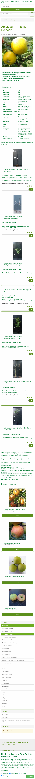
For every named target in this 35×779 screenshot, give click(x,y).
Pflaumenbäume (6, 651)
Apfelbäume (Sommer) (8, 628)
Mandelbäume (6, 666)
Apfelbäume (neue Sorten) (9, 637)
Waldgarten (5, 698)
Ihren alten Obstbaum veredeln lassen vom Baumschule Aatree (16, 720)
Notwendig (5, 773)
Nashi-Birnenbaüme (7, 674)
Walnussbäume (6, 689)
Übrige (3, 706)
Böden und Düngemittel (8, 745)
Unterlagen (4, 700)
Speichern (17, 9)
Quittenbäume (5, 669)
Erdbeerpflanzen (6, 695)
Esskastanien (5, 686)
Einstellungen (14, 773)
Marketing (5, 776)
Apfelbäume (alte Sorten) (8, 640)
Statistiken (23, 773)
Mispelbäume (5, 671)
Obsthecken (5, 717)
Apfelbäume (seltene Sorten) (9, 643)
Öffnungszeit (5, 714)
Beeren (3, 692)
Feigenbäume (5, 683)
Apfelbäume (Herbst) (7, 631)
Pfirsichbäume (5, 680)
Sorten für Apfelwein (7, 645)
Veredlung (4, 703)
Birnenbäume (5, 648)
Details (17, 516)
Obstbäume (5, 625)
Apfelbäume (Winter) (7, 634)
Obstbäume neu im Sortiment (9, 657)
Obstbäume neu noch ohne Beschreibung (13, 660)
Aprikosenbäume (6, 663)
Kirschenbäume (6, 654)
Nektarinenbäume (6, 677)
